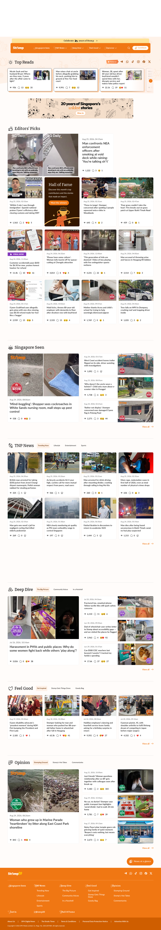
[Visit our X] (149, 61)
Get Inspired (93, 891)
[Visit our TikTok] (132, 61)
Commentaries (120, 901)
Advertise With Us (121, 921)
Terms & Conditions (68, 921)
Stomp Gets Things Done (96, 896)
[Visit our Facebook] (143, 61)
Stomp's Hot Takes (122, 896)
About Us (11, 921)
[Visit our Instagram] (138, 61)
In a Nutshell (67, 901)
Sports (40, 906)
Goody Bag (93, 901)
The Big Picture (69, 891)
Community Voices (70, 896)
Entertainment (43, 901)
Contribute (142, 48)
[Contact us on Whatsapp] (127, 61)
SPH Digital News (28, 921)
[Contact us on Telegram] (121, 61)
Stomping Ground (121, 891)
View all (145, 427)
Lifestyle (40, 896)
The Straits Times (48, 921)
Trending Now (43, 891)
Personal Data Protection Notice (95, 921)
